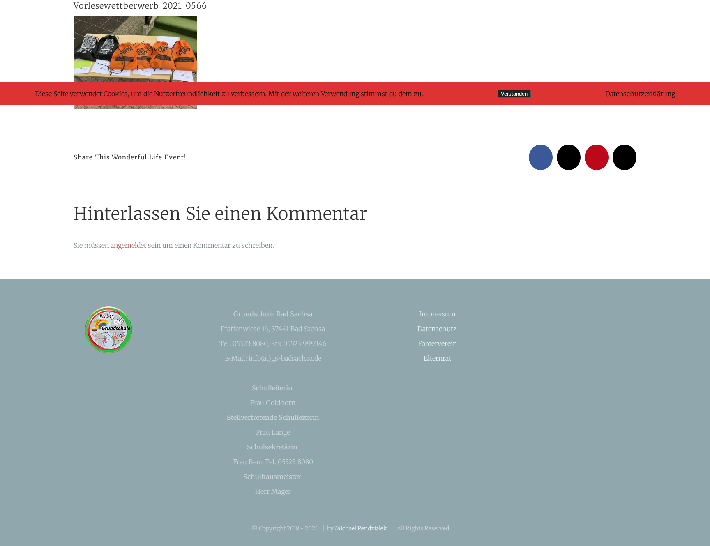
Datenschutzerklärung (640, 94)
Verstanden (514, 94)
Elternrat (437, 358)
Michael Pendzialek (361, 528)
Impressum (437, 314)
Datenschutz (437, 329)
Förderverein (437, 343)
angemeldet (128, 245)
